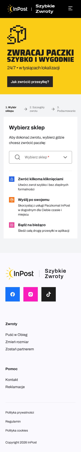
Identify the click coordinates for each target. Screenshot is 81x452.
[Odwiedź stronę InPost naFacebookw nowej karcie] (12, 294)
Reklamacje (15, 387)
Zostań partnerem (19, 349)
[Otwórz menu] (71, 8)
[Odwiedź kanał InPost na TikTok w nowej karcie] (48, 294)
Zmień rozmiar (17, 342)
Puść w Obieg (16, 335)
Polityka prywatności (19, 412)
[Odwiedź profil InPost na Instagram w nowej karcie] (30, 294)
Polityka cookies (16, 430)
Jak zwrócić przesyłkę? (30, 82)
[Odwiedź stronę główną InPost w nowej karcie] (17, 8)
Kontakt (11, 380)
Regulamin (13, 421)
